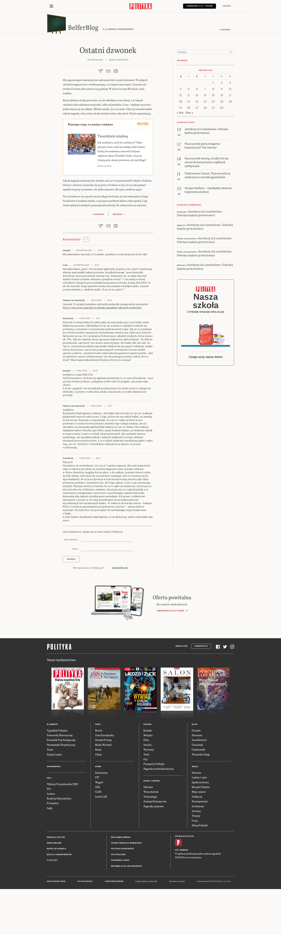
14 (205, 95)
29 (213, 108)
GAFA (98, 792)
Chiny (98, 754)
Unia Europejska (104, 735)
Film (146, 740)
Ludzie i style (199, 777)
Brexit (98, 730)
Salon (50, 749)
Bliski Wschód (103, 745)
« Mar (180, 112)
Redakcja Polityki (56, 837)
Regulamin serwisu (121, 837)
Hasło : (75, 549)
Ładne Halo (153, 881)
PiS (49, 789)
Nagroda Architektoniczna (158, 769)
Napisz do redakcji (56, 849)
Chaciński (197, 745)
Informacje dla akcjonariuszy (126, 866)
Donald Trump (103, 740)
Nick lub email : (71, 540)
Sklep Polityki (200, 825)
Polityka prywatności (122, 849)
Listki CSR (101, 796)
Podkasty (197, 796)
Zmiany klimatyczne (155, 801)
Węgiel (99, 782)
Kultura (147, 724)
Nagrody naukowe (153, 806)
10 (230, 89)
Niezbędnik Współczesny (61, 745)
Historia (196, 772)
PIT (97, 777)
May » (189, 112)
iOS (176, 850)
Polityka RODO (118, 855)
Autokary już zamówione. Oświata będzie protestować (200, 213)
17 (230, 95)
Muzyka (148, 735)
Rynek (98, 767)
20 (197, 101)
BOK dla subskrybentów (59, 855)
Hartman (197, 735)
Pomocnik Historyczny (60, 735)
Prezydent (53, 803)
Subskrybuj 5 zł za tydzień (170, 611)
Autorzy (196, 811)
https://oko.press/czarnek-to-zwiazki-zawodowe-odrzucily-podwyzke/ (102, 307)
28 (205, 108)
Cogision (145, 881)
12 (188, 95)
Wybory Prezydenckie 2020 (62, 784)
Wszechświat (150, 792)
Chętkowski (198, 749)
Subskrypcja (201, 646)
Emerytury (101, 772)
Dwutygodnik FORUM (56, 881)
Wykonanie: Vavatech (177, 881)
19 (188, 101)
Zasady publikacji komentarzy (126, 843)
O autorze (225, 30)
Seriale (147, 745)
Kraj (49, 778)
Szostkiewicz (199, 740)
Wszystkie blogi (201, 754)
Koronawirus (54, 767)
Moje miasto (199, 792)
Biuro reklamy (54, 843)
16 (221, 95)
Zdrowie (148, 787)
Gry (145, 759)
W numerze (52, 724)
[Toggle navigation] (51, 6)
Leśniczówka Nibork (114, 881)
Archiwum (198, 806)
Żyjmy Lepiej (54, 754)
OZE (97, 787)
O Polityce (52, 860)
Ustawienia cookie (120, 860)
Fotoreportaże (200, 801)
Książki (147, 730)
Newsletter (181, 646)
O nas (195, 820)
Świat (98, 724)
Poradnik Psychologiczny (61, 740)
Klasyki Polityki (201, 787)
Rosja (98, 749)
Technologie (150, 796)
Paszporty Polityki (154, 764)
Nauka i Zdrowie (151, 781)
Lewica (51, 793)
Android (184, 850)
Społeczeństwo (200, 782)
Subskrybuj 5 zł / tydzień (199, 6)
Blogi (194, 724)
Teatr (146, 754)
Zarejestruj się (120, 568)
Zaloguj (226, 6)
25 (180, 108)
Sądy (49, 808)
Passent (196, 730)
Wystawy (148, 749)
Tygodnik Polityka (57, 730)
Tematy (196, 815)
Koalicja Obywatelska (59, 798)
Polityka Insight (85, 881)
